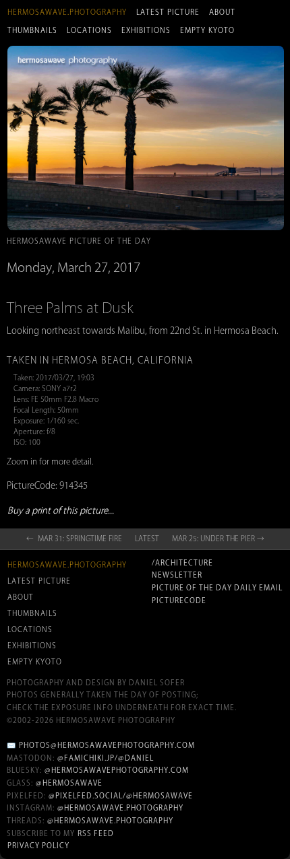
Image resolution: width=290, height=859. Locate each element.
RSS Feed (96, 833)
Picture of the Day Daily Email (217, 587)
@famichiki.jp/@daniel (105, 758)
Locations (89, 30)
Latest (147, 538)
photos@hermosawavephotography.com (107, 745)
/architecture (182, 562)
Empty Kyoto (207, 30)
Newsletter (177, 575)
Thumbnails (32, 30)
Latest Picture (168, 12)
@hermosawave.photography (120, 807)
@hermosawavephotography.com (117, 770)
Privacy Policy (38, 845)
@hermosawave (69, 783)
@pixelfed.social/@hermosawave (121, 795)
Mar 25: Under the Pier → (218, 538)
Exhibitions (146, 30)
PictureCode (179, 600)
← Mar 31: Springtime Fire (74, 538)
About (222, 12)
